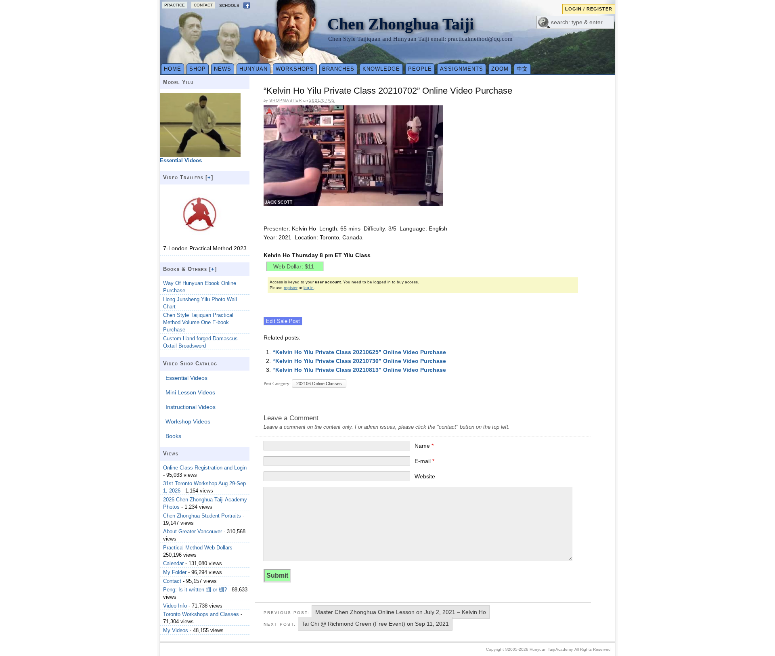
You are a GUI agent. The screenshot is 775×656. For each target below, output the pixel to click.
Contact (203, 5)
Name (424, 445)
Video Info (175, 606)
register (290, 287)
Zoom (500, 69)
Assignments (461, 69)
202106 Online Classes (319, 383)
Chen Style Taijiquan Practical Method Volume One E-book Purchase (198, 322)
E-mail (424, 461)
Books (173, 436)
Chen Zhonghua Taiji (400, 24)
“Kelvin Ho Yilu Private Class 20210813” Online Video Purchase (359, 370)
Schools (229, 5)
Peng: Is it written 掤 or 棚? (195, 590)
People (420, 69)
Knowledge (381, 69)
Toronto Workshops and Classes (201, 614)
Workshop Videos (187, 421)
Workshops (295, 69)
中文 (522, 69)
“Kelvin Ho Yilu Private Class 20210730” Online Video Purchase (359, 361)
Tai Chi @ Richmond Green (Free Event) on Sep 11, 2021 (375, 623)
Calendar (173, 563)
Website (425, 476)
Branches (338, 69)
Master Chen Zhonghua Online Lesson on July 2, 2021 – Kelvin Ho (400, 612)
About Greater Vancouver (192, 531)
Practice (174, 5)
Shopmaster (285, 100)
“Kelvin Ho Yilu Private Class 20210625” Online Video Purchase (359, 352)
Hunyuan (253, 69)
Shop (197, 69)
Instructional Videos (190, 407)
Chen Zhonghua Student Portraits (202, 516)
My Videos (175, 630)
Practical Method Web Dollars (197, 548)
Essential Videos (186, 378)
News (222, 69)
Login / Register (588, 8)
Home (172, 69)
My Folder (174, 572)
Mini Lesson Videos (190, 392)
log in (309, 287)
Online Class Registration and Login (205, 468)
